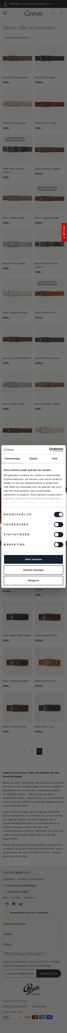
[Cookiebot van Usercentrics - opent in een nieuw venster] (49, 450)
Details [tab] (34, 458)
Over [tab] (55, 458)
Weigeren (33, 580)
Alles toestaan (33, 559)
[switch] (58, 524)
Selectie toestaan (33, 570)
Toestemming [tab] (12, 458)
